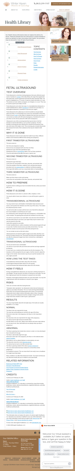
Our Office (26, 10)
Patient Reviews (14, 460)
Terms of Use (36, 418)
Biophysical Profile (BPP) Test (14, 364)
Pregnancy (9, 371)
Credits (35, 69)
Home (35, 458)
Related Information (39, 67)
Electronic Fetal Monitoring (13, 365)
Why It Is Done (37, 54)
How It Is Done (37, 58)
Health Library (64, 10)
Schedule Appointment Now (61, 4)
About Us (14, 10)
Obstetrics (38, 10)
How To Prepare (38, 56)
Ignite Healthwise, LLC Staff (17, 399)
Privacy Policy (10, 420)
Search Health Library (20, 42)
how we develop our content (25, 420)
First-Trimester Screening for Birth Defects (17, 367)
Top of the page (10, 389)
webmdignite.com (36, 422)
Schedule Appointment (28, 460)
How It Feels (37, 60)
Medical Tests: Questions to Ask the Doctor (17, 369)
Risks (35, 63)
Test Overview (37, 52)
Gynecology (50, 10)
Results (36, 65)
